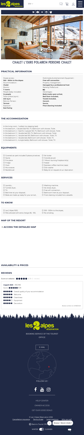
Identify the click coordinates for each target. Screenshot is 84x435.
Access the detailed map (20, 227)
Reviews (51, 12)
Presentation (37, 12)
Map (42, 12)
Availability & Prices (46, 12)
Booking (33, 12)
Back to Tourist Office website (43, 424)
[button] (67, 3)
